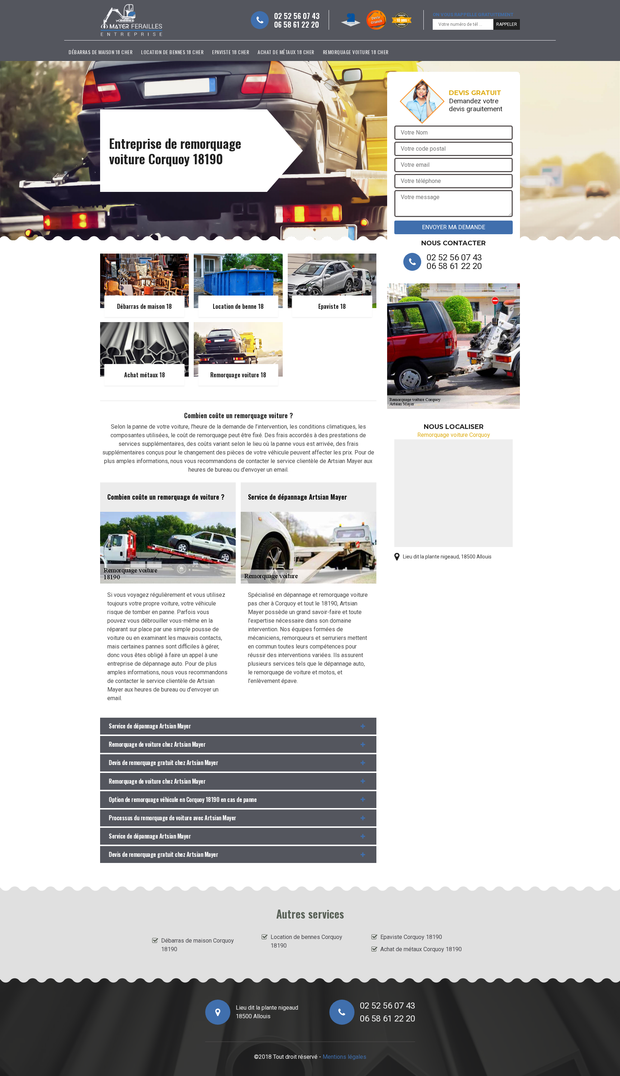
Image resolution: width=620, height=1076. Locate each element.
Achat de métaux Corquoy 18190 (421, 949)
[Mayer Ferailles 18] (131, 20)
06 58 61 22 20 (296, 24)
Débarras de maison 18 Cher (100, 52)
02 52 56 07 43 (297, 15)
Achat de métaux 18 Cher (286, 52)
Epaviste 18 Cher (230, 52)
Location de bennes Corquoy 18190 (306, 941)
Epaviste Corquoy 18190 (411, 937)
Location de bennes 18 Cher (172, 52)
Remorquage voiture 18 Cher (356, 52)
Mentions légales (344, 1056)
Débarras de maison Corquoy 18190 (197, 945)
